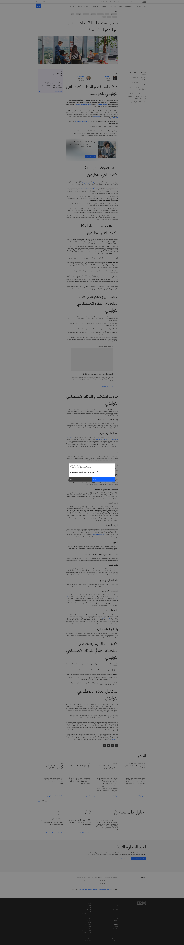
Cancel (71, 479)
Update (95, 479)
